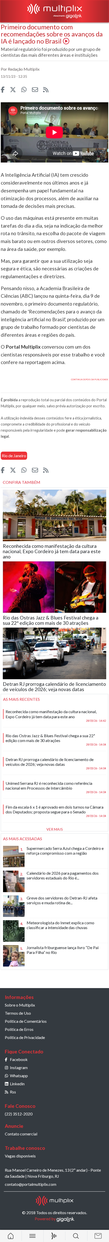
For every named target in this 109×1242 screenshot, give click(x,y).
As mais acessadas (22, 838)
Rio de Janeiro (14, 455)
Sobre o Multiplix (20, 1005)
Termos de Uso (18, 1013)
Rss (13, 1091)
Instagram (19, 1067)
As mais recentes (21, 699)
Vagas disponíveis (20, 1155)
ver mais (54, 829)
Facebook (19, 1059)
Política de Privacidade (25, 1037)
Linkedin (17, 1083)
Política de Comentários (26, 1021)
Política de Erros (19, 1029)
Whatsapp (19, 1075)
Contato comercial (21, 1133)
